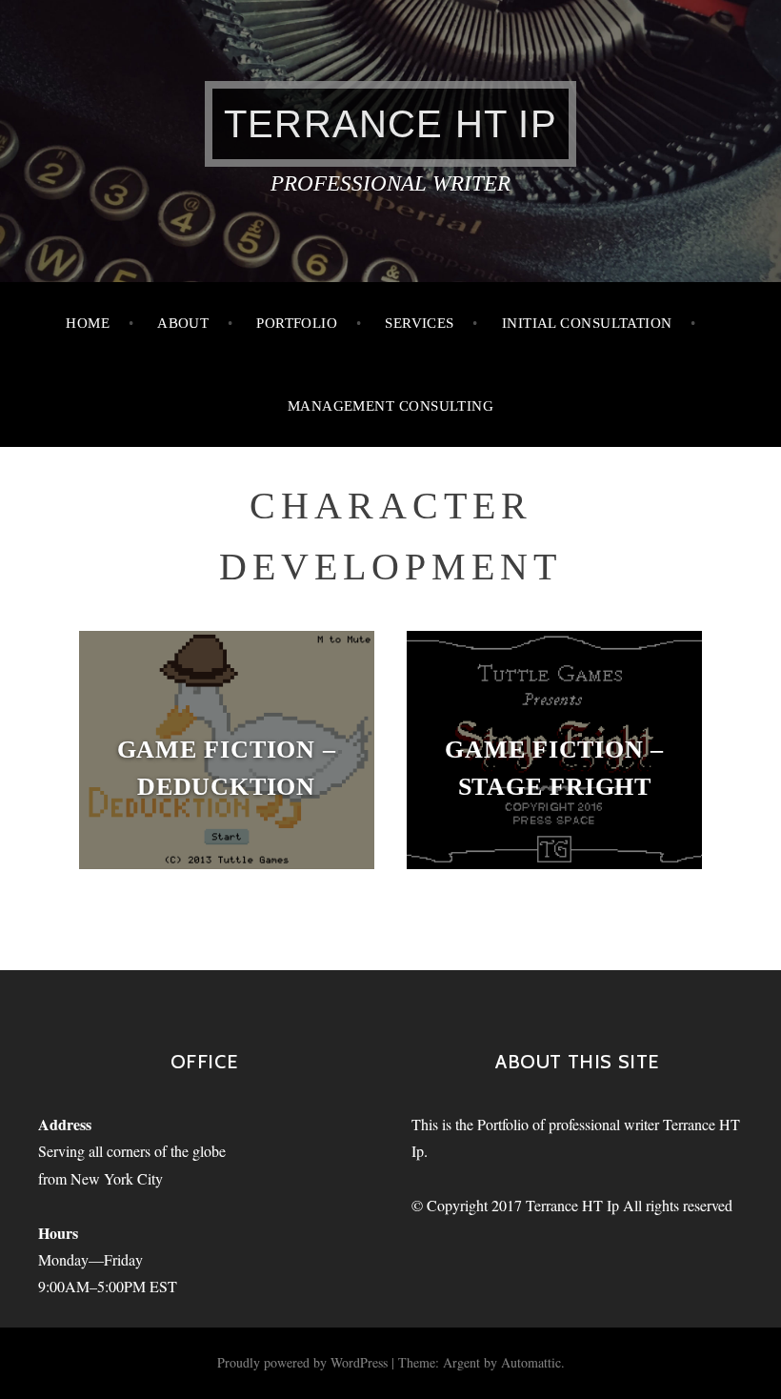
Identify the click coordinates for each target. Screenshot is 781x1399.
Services (419, 323)
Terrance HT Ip (390, 124)
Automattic (531, 1362)
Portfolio (296, 323)
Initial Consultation (587, 323)
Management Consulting (390, 406)
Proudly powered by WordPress (302, 1362)
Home (88, 323)
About (183, 323)
